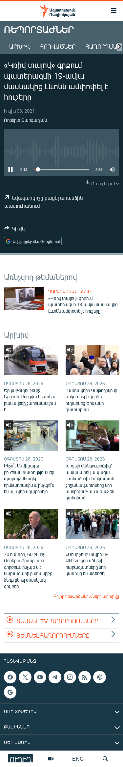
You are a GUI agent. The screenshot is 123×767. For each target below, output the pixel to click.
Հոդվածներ (57, 46)
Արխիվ (19, 46)
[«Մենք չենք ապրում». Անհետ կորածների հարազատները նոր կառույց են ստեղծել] (92, 524)
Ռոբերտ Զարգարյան (25, 120)
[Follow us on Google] (10, 692)
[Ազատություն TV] (51, 759)
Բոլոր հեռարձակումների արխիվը (86, 596)
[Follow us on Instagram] (70, 677)
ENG (78, 758)
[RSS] (84, 677)
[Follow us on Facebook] (10, 677)
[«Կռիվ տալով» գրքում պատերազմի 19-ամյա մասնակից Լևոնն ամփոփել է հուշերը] (24, 298)
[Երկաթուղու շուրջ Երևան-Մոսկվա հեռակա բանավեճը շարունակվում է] (31, 360)
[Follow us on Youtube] (40, 677)
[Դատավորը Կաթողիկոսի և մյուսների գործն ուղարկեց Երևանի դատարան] (92, 360)
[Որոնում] (105, 759)
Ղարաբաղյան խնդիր (70, 291)
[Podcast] (99, 677)
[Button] (14, 230)
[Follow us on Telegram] (55, 677)
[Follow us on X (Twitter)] (25, 677)
